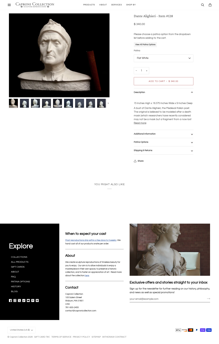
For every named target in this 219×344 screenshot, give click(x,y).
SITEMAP (96, 337)
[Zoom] (59, 55)
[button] (89, 5)
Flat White (142, 58)
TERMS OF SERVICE (61, 337)
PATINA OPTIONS (20, 281)
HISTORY (16, 286)
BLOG (14, 291)
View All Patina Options (145, 45)
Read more (140, 123)
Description (139, 92)
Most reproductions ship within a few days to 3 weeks (90, 240)
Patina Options (141, 142)
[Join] (207, 298)
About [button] (70, 255)
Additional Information (145, 134)
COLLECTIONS (19, 257)
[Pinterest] (32, 300)
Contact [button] (71, 287)
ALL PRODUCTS (19, 262)
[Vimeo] (37, 300)
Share (140, 161)
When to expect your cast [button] (85, 234)
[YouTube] (28, 300)
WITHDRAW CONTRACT (114, 337)
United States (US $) (20, 330)
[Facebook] (10, 300)
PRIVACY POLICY (81, 337)
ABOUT (15, 272)
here (87, 275)
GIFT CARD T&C (42, 337)
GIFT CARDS (18, 267)
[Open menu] (9, 5)
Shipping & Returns (143, 150)
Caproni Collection (18, 337)
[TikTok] (23, 300)
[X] (19, 300)
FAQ (13, 276)
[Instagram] (14, 300)
